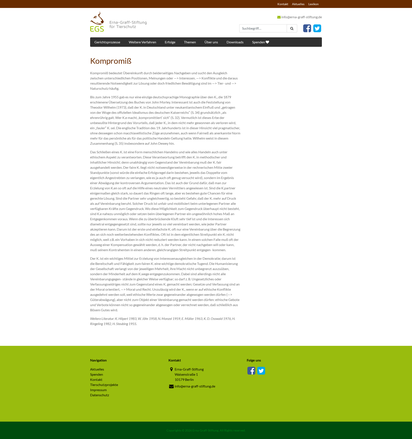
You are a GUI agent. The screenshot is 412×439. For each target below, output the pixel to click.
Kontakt (282, 4)
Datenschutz (99, 395)
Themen (190, 42)
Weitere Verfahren (142, 42)
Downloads (235, 42)
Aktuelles (298, 4)
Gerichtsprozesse (107, 42)
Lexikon (313, 4)
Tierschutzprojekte (104, 385)
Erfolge (170, 42)
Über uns (211, 42)
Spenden (259, 42)
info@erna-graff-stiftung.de (301, 17)
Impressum (98, 390)
